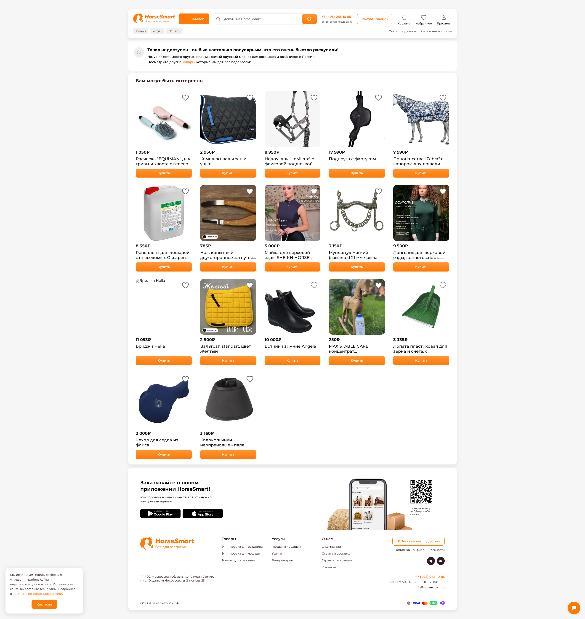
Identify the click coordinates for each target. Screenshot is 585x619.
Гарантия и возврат (337, 560)
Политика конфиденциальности (420, 549)
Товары (188, 62)
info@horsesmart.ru (430, 587)
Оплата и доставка (336, 553)
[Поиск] (309, 18)
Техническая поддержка (336, 22)
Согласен (44, 604)
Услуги (277, 553)
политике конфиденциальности (37, 593)
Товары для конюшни (238, 560)
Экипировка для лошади (241, 553)
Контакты (329, 567)
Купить (164, 173)
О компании (331, 546)
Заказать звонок (374, 19)
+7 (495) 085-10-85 (336, 17)
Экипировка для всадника (242, 546)
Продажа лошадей (286, 546)
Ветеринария (282, 560)
